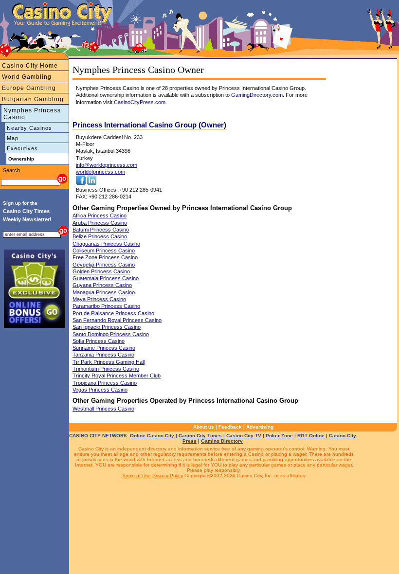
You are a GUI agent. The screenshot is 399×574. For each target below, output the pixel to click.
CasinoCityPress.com (139, 102)
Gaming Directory (222, 441)
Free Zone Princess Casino (105, 257)
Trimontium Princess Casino (106, 369)
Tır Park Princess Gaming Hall (109, 362)
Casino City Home (30, 65)
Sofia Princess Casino (99, 341)
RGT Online (311, 435)
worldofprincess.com (100, 172)
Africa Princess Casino (100, 215)
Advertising (259, 427)
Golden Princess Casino (101, 271)
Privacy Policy (167, 475)
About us (203, 427)
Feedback (230, 427)
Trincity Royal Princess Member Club (117, 375)
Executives (22, 148)
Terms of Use (136, 475)
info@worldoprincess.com (106, 165)
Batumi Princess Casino (101, 230)
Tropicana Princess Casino (105, 383)
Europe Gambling (29, 88)
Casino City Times (200, 435)
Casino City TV (243, 435)
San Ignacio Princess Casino (107, 327)
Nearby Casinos (29, 128)
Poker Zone (279, 435)
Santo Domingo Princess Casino (111, 334)
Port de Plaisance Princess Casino (113, 313)
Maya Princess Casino (99, 299)
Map (12, 138)
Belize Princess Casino (100, 236)
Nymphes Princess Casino (32, 114)
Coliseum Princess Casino (104, 250)
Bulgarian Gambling (33, 99)
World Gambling (27, 76)
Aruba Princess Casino (100, 223)
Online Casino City (152, 435)
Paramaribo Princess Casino (106, 306)
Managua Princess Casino (104, 292)
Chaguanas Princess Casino (106, 244)
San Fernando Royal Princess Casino (117, 320)
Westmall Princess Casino (103, 409)
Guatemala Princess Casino (106, 278)
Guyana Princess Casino (102, 285)
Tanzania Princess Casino (103, 355)
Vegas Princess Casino (100, 390)
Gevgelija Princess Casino (104, 265)
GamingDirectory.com (257, 95)
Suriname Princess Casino (104, 348)
